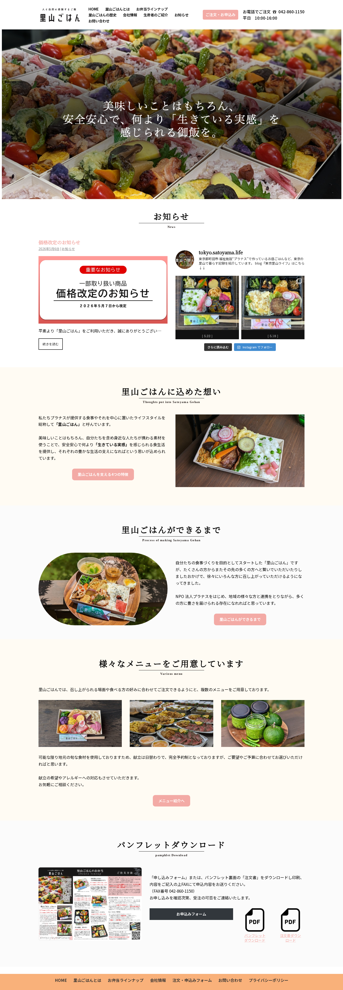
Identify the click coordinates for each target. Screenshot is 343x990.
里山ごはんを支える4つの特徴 (103, 474)
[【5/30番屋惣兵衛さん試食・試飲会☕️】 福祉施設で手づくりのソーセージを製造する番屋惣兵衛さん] (273, 307)
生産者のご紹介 (156, 14)
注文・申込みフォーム (192, 980)
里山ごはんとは (117, 8)
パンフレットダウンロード (255, 938)
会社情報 (130, 14)
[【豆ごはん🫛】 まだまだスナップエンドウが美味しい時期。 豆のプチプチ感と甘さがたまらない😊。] (207, 307)
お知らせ (182, 14)
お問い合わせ (98, 20)
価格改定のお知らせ (59, 242)
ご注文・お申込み (220, 14)
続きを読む (50, 344)
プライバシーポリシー (268, 980)
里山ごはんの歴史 (102, 14)
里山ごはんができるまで (240, 619)
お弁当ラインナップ (152, 8)
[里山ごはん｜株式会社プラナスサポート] (59, 14)
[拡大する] (135, 873)
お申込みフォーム (191, 914)
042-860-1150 (290, 11)
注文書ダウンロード (290, 938)
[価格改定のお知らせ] (103, 320)
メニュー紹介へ (171, 800)
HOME (93, 8)
